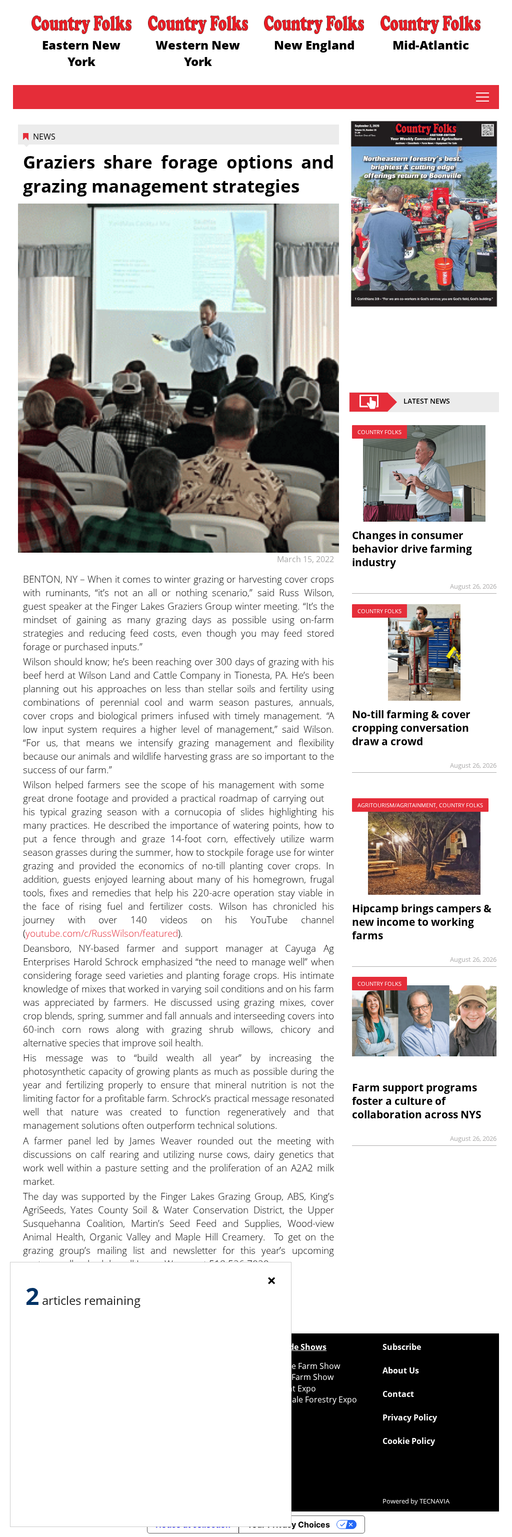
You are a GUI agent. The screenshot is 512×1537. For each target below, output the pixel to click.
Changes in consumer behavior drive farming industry (412, 548)
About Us (400, 1370)
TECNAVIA (435, 1500)
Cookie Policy (408, 1440)
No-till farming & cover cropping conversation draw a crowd (411, 727)
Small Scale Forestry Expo (309, 1399)
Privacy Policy (409, 1417)
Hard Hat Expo (288, 1388)
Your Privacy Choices (288, 1524)
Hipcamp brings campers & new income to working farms (422, 921)
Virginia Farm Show (297, 1376)
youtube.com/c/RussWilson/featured (102, 933)
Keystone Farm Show (300, 1365)
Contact (398, 1393)
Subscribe (401, 1346)
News (44, 136)
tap (482, 97)
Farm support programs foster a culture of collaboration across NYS (417, 1100)
